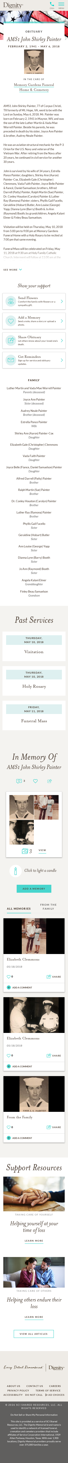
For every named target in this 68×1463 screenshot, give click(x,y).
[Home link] (13, 5)
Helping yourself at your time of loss (34, 1223)
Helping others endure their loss (34, 1299)
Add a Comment (22, 987)
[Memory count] (19, 781)
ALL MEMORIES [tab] (19, 908)
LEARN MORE (34, 1240)
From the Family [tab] (48, 906)
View (42, 850)
